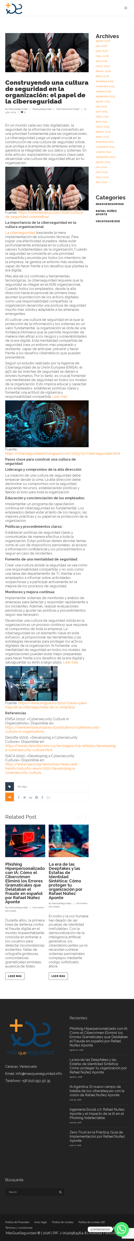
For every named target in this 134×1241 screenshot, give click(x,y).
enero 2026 (102, 76)
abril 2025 (101, 121)
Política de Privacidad (17, 1222)
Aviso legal (40, 1222)
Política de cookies (62, 1222)
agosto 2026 (103, 40)
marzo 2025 (102, 126)
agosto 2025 (103, 101)
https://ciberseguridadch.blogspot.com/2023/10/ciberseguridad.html (62, 453)
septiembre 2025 (105, 96)
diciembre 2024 (105, 141)
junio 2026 (102, 51)
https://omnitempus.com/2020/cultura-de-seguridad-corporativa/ (44, 214)
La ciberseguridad (20, 233)
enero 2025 (102, 136)
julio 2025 (101, 106)
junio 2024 (102, 172)
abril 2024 (101, 182)
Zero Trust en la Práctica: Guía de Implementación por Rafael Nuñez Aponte (97, 1136)
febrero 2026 (103, 71)
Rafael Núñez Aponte (106, 213)
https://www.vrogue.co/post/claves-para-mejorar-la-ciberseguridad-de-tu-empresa (46, 705)
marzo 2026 (103, 66)
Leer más (59, 396)
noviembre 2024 (105, 146)
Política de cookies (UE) (92, 1222)
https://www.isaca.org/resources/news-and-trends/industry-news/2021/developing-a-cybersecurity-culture (41, 768)
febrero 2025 (103, 131)
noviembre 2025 (105, 86)
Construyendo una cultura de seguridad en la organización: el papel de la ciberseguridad (46, 92)
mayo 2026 (102, 56)
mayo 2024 (102, 177)
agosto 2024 (103, 162)
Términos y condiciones (18, 1227)
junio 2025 (101, 111)
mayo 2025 (102, 116)
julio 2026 (101, 46)
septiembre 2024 (105, 157)
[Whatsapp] (121, 1229)
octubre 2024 (103, 152)
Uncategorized (108, 221)
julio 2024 (101, 167)
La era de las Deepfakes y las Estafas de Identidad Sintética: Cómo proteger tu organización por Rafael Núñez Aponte (65, 881)
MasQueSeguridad (18, 109)
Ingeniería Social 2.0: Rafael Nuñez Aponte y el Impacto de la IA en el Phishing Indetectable (97, 1113)
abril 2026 (101, 61)
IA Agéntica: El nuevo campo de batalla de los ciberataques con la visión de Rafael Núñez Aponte (97, 1091)
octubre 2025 (103, 91)
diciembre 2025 (105, 81)
